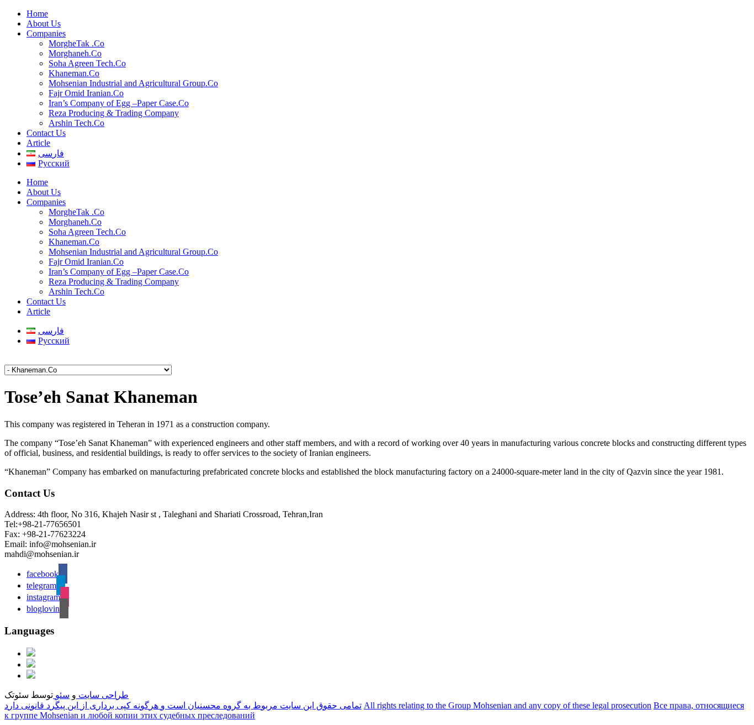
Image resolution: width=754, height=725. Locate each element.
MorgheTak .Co (76, 43)
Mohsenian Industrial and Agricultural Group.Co (133, 83)
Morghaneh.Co (75, 53)
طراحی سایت (102, 695)
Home (37, 13)
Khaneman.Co (74, 73)
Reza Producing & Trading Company (114, 113)
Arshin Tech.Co (76, 123)
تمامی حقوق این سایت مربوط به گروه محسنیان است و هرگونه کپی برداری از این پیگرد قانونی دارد (183, 705)
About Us (43, 23)
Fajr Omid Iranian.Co (86, 93)
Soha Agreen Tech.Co (87, 63)
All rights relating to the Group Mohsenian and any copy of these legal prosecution (507, 705)
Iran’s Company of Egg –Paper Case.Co (119, 103)
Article (38, 143)
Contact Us (46, 133)
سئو (61, 695)
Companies (46, 33)
